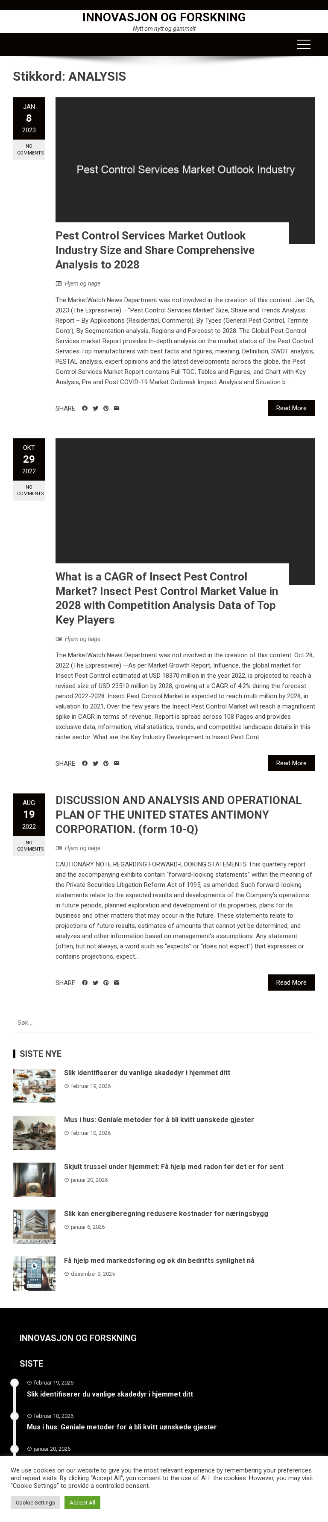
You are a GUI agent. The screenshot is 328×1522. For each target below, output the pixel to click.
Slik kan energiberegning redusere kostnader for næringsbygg (166, 1214)
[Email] (116, 408)
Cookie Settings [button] (35, 1502)
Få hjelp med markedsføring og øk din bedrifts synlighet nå (159, 1261)
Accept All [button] (82, 1502)
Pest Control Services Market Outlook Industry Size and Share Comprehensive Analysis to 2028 (155, 250)
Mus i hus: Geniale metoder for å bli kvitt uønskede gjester (159, 1120)
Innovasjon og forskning (164, 17)
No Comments (30, 149)
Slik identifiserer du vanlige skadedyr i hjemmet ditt (147, 1073)
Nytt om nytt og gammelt (164, 28)
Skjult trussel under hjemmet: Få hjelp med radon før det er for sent (174, 1167)
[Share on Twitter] (95, 408)
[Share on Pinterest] (106, 408)
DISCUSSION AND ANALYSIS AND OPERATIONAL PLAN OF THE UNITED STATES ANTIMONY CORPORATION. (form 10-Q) (179, 815)
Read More (291, 408)
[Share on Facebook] (84, 408)
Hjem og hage (82, 283)
